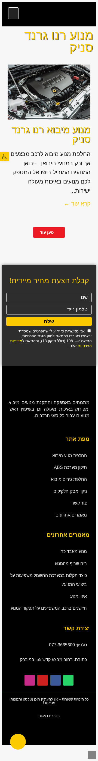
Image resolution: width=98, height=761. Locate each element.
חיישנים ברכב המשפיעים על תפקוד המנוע (49, 608)
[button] (13, 13)
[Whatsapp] (68, 680)
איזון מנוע (78, 596)
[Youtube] (42, 680)
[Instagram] (29, 680)
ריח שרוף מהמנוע (71, 563)
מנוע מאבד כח (73, 551)
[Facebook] (55, 680)
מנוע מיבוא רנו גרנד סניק (50, 134)
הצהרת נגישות (49, 716)
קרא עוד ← (77, 203)
